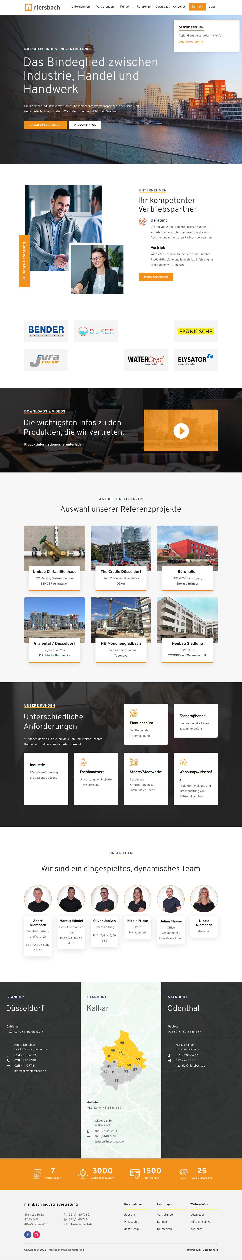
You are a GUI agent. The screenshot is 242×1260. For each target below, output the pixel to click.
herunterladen (72, 444)
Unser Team (131, 1229)
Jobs (212, 7)
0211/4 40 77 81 (78, 1220)
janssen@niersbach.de (109, 1142)
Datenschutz (210, 1250)
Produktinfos (85, 125)
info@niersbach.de (80, 1224)
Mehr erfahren (156, 277)
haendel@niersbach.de (190, 1066)
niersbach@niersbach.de (30, 1071)
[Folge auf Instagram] (36, 1234)
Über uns (129, 1215)
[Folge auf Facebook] (27, 1234)
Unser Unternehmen (45, 125)
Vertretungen (105, 7)
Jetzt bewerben (189, 42)
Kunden (125, 7)
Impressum (194, 1250)
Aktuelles (179, 7)
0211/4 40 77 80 (79, 1215)
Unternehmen (80, 7)
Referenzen (144, 7)
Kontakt (197, 7)
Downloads (162, 7)
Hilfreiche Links (200, 1222)
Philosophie (131, 1222)
